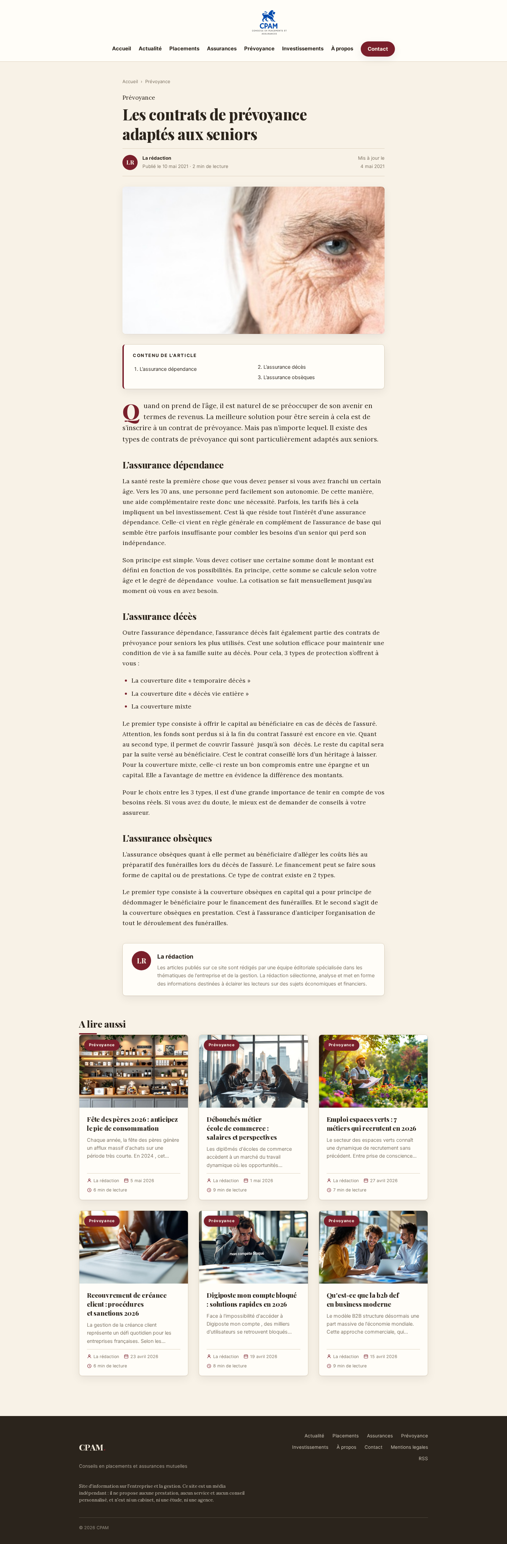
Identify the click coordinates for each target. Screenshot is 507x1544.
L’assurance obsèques (289, 377)
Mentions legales (409, 1447)
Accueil (121, 48)
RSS (423, 1458)
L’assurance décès (285, 367)
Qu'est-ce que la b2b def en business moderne (363, 1299)
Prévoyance (259, 48)
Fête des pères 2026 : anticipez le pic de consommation (132, 1123)
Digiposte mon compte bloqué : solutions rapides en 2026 (252, 1299)
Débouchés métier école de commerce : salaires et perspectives (242, 1128)
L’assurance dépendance (168, 369)
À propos (342, 48)
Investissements (303, 48)
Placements (184, 48)
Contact (378, 49)
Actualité (150, 48)
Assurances (222, 48)
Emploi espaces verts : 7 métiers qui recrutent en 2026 (372, 1123)
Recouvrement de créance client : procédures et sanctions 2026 (127, 1303)
